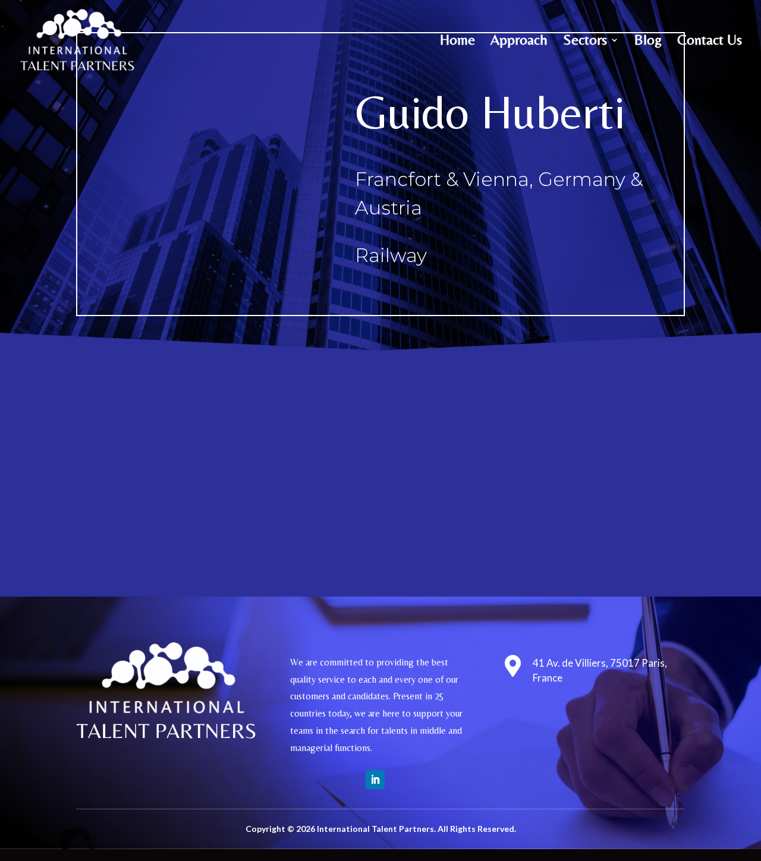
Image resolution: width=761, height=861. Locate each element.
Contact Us (709, 42)
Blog (648, 42)
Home (457, 42)
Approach (519, 42)
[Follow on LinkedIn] (375, 779)
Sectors (585, 42)
